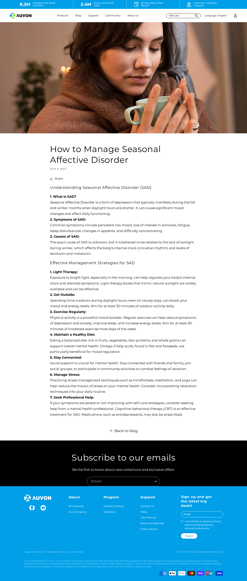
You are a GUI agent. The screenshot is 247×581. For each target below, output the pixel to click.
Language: (211, 15)
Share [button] (59, 178)
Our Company (77, 511)
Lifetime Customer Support (205, 4)
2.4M (86, 4)
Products (62, 15)
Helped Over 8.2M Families (44, 4)
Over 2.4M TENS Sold (104, 4)
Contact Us (147, 506)
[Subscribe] (155, 481)
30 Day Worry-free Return (152, 4)
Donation (110, 511)
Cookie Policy (76, 552)
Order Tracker (148, 529)
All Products (76, 506)
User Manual (148, 517)
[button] (63, 15)
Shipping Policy (57, 552)
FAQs (143, 511)
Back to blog (126, 431)
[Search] (196, 15)
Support (93, 15)
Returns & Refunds (152, 523)
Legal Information (34, 552)
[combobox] (183, 15)
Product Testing (113, 506)
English (222, 15)
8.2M (25, 4)
